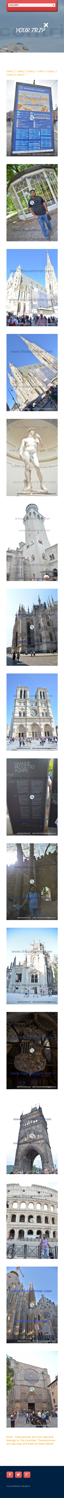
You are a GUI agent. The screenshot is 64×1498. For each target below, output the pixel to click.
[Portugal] (32, 881)
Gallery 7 (21, 74)
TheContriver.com (15, 1486)
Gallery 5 (52, 71)
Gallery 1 (11, 71)
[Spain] (32, 1305)
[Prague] (32, 1050)
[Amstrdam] (32, 118)
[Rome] (32, 1220)
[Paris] (32, 712)
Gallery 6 (11, 74)
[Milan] (32, 627)
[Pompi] (32, 797)
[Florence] (32, 457)
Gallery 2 (22, 71)
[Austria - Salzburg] (32, 203)
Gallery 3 (32, 71)
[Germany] (32, 542)
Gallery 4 (42, 71)
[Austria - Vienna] (32, 287)
